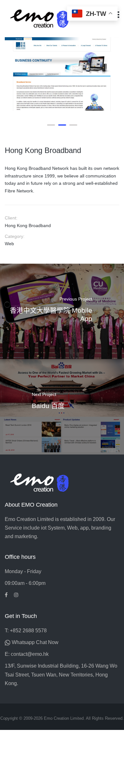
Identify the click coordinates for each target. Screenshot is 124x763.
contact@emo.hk (30, 654)
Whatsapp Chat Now (35, 642)
